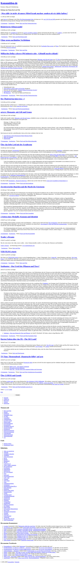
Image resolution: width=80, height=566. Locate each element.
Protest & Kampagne (9, 430)
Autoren (6, 402)
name (5, 530)
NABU (5, 493)
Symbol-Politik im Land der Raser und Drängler (39, 551)
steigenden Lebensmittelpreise (17, 175)
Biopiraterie (7, 461)
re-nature (6, 526)
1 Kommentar (4, 23)
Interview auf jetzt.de (22, 106)
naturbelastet (7, 497)
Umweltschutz (7, 433)
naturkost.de (7, 499)
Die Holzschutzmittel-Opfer (27, 19)
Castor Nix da (7, 463)
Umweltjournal (7, 516)
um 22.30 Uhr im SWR (49, 19)
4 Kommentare (4, 183)
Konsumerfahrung (24, 109)
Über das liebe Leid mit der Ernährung (16, 145)
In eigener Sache (8, 420)
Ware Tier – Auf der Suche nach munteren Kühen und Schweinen (25, 369)
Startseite (6, 397)
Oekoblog (6, 500)
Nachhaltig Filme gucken (47, 46)
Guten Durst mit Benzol (22, 531)
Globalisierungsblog (9, 483)
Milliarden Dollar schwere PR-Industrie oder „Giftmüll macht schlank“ (29, 53)
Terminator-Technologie (10, 511)
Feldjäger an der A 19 (22, 536)
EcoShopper (7, 468)
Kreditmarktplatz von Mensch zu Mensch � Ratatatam (17, 549)
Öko (11, 106)
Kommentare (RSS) (9, 445)
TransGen (6, 514)
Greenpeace (7, 485)
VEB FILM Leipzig (8, 252)
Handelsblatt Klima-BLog (10, 486)
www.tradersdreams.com (28, 245)
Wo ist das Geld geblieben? (45, 547)
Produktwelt (7, 429)
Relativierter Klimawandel (11, 27)
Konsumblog (11, 562)
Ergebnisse (59, 150)
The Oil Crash (50, 345)
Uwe (5, 538)
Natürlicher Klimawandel (27, 540)
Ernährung (30, 183)
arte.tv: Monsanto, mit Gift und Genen (16, 112)
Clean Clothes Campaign (10, 465)
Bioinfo (6, 459)
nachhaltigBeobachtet (9, 496)
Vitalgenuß (6, 517)
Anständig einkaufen (9, 454)
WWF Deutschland (8, 520)
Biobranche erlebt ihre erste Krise (27, 526)
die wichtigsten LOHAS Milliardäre (35, 381)
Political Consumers (9, 504)
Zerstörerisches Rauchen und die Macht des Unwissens (22, 187)
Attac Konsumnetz (8, 456)
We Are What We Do (9, 518)
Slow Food (6, 510)
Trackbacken (11, 23)
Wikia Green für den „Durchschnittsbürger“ (35, 556)
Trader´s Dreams (7, 237)
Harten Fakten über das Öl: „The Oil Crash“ (19, 339)
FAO (5, 473)
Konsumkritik (31, 233)
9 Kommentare (4, 335)
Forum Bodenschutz (9, 476)
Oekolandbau (7, 501)
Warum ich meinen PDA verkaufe (23, 555)
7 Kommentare (4, 141)
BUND (5, 462)
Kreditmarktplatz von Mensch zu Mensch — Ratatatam (17, 547)
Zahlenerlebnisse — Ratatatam (11, 551)
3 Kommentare (4, 213)
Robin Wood (7, 507)
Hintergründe (7, 138)
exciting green (9, 381)
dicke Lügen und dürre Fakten (57, 154)
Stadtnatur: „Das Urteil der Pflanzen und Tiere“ (20, 266)
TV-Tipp (58, 59)
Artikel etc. (6, 399)
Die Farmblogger (8, 466)
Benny (5, 537)
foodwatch (6, 475)
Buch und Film (23, 23)
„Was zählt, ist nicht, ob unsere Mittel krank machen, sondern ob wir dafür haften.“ (34, 13)
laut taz (5, 19)
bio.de (5, 458)
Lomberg (59, 32)
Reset (57, 46)
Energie (22, 353)
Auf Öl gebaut (38, 346)
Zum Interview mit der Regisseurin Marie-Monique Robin (18, 135)
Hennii (5, 533)
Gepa (5, 482)
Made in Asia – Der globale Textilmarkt (19, 366)
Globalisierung (31, 372)
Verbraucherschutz (32, 23)
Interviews (6, 400)
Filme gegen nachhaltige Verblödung (15, 40)
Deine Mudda (7, 540)
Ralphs (5, 552)
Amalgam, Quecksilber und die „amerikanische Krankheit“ (31, 529)
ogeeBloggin (7, 503)
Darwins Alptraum (11, 47)
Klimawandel (23, 36)
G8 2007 (6, 416)
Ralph (5, 529)
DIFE (56, 156)
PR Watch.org (7, 92)
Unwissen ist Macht (14, 195)
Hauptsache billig (28, 362)
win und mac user (8, 527)
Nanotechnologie (8, 427)
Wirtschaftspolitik (32, 141)
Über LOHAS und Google (11, 375)
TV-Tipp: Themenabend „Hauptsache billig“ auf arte (22, 357)
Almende (6, 452)
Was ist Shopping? (53, 222)
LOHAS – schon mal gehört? (46, 382)
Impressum (6, 403)
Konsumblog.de (8, 546)
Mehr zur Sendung (8, 137)
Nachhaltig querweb (25, 387)
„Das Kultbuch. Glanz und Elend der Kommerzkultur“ (53, 224)
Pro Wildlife (7, 506)
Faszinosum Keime (21, 538)
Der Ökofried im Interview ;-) (13, 99)
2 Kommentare (4, 95)
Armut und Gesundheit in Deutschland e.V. (57, 180)
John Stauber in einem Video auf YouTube (14, 88)
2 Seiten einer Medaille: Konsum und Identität (19, 217)
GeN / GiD (6, 478)
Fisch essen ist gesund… (24, 533)
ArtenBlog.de (14, 32)
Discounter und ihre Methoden (17, 368)
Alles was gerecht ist (9, 451)
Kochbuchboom (5, 176)
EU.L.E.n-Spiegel (8, 472)
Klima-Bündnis (7, 487)
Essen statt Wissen (58, 168)
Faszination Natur (32, 335)
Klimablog (6, 489)
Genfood (6, 479)
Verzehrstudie (15, 150)
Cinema (47, 346)
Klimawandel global (9, 490)
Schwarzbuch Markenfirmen (11, 509)
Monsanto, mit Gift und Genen (45, 59)
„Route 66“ (54, 257)
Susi (5, 531)
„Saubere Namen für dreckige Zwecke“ (27, 90)
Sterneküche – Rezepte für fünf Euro (18, 180)
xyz (31, 387)
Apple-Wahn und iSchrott (29, 527)
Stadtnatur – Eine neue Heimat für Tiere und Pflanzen (17, 333)
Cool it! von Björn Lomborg (30, 32)
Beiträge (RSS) (7, 443)
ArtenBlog (6, 455)
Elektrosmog (7, 470)
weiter (10, 389)
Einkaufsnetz (7, 469)
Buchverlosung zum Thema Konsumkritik (27, 534)
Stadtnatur (45, 283)
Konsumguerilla (8, 492)
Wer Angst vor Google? (58, 384)
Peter (5, 534)
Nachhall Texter (8, 494)
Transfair (6, 513)
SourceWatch (7, 91)
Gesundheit (31, 213)
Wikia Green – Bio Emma (10, 556)
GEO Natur (7, 480)
